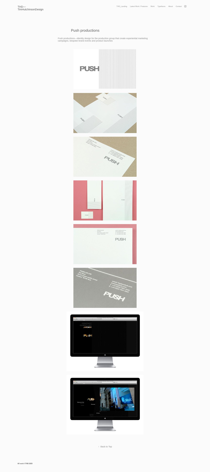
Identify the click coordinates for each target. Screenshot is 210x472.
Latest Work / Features (139, 6)
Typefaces (161, 6)
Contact (179, 6)
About (170, 6)
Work (153, 6)
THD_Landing (121, 6)
